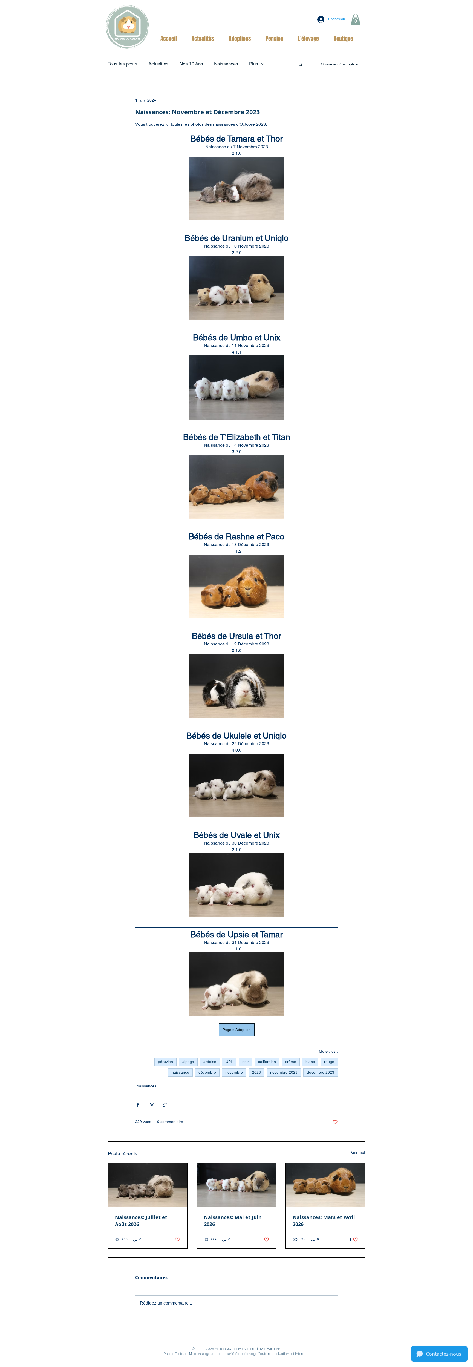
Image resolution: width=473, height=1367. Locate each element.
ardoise (209, 1061)
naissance (180, 1072)
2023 (256, 1072)
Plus (253, 64)
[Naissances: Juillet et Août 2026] (147, 1185)
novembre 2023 (284, 1072)
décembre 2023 (320, 1072)
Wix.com (273, 1348)
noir (245, 1061)
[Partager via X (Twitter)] (151, 1104)
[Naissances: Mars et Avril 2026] (325, 1185)
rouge (329, 1061)
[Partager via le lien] (164, 1104)
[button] (355, 19)
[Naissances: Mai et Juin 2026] (236, 1185)
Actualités (158, 64)
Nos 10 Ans (191, 64)
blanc (310, 1061)
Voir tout (358, 1152)
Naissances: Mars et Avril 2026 (324, 1221)
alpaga (188, 1061)
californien (267, 1061)
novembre (234, 1072)
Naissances (226, 64)
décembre (207, 1072)
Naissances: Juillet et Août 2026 (141, 1221)
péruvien (165, 1061)
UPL (229, 1061)
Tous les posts (122, 64)
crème (290, 1061)
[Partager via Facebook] (137, 1104)
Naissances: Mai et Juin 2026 (233, 1221)
